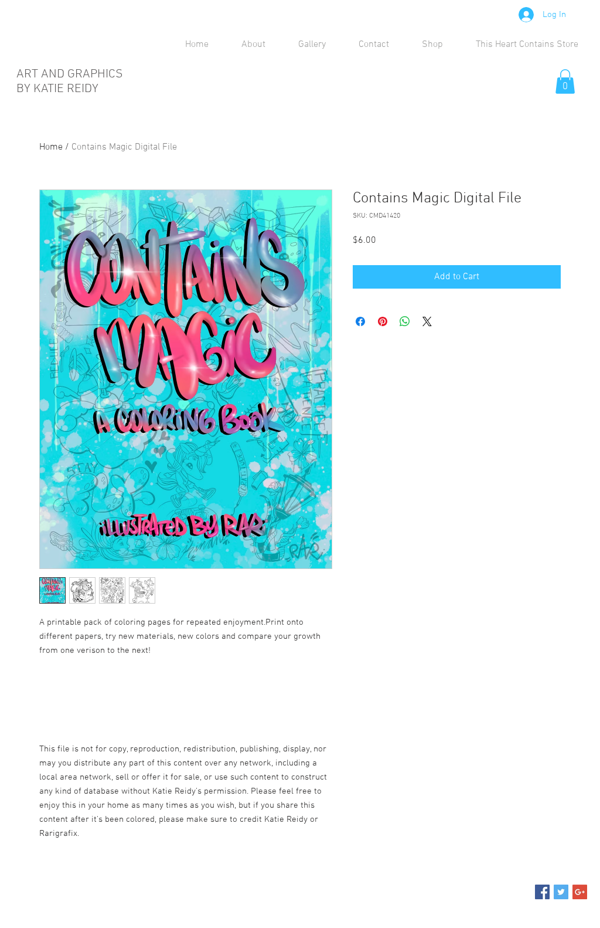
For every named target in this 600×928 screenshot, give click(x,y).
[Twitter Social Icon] (561, 892)
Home (51, 147)
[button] (565, 81)
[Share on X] (427, 321)
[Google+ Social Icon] (579, 892)
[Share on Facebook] (360, 321)
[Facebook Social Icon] (542, 892)
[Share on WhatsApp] (405, 321)
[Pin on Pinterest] (383, 321)
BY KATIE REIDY (57, 89)
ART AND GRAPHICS (71, 74)
